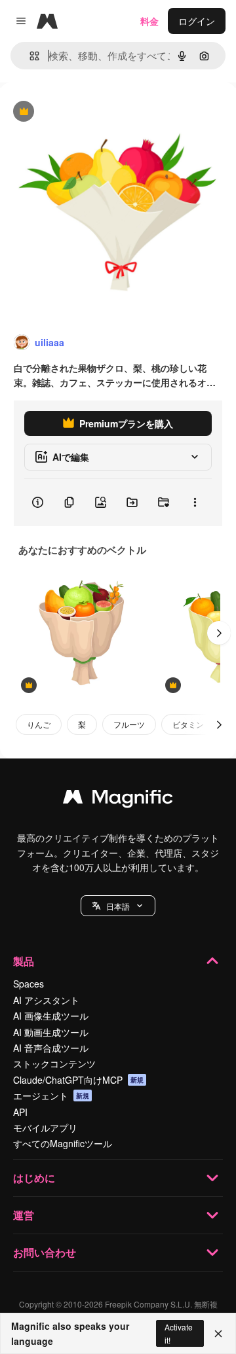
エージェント (51, 1095)
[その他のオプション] (195, 503)
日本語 (118, 906)
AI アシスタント (46, 1000)
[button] (118, 905)
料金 (149, 20)
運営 (23, 1214)
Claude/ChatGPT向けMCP (78, 1079)
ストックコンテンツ (54, 1063)
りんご (38, 724)
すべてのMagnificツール (62, 1143)
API (20, 1111)
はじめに (34, 1177)
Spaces (28, 983)
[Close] (218, 1334)
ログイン (196, 20)
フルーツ (129, 724)
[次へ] (219, 632)
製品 (23, 961)
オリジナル (90, 112)
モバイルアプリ (45, 1127)
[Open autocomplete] (29, 56)
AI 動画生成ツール (50, 1032)
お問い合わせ (44, 1252)
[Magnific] (118, 800)
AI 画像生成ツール (50, 1015)
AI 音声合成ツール (50, 1047)
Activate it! (179, 1333)
